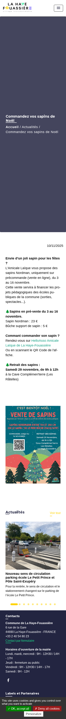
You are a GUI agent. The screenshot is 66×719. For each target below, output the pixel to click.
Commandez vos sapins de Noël (32, 132)
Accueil (12, 127)
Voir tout (55, 513)
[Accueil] (23, 8)
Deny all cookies (48, 708)
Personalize (33, 714)
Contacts (13, 616)
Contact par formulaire (20, 640)
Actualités (30, 127)
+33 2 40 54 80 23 (17, 636)
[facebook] (10, 680)
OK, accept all (19, 708)
